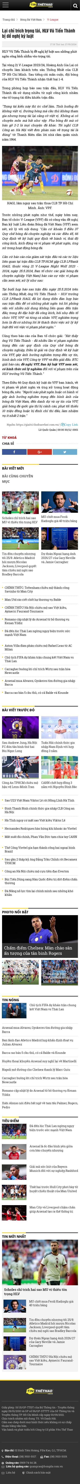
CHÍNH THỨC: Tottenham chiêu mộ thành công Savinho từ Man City (37, 589)
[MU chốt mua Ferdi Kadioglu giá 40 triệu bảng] (59, 502)
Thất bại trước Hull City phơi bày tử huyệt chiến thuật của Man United (54, 1189)
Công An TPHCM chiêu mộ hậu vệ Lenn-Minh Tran (20, 785)
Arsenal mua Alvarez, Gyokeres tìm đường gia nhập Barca (40, 682)
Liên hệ (10, 1472)
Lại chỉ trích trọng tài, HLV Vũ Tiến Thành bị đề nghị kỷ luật (38, 33)
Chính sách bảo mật (38, 1472)
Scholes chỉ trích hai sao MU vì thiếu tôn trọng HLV (20, 520)
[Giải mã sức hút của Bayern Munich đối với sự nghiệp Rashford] (14, 1172)
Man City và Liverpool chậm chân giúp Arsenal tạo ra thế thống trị (52, 1209)
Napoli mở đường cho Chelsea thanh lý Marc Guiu (36, 1070)
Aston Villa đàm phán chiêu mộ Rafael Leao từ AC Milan (38, 647)
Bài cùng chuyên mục (17, 479)
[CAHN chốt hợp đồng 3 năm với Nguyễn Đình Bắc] (59, 767)
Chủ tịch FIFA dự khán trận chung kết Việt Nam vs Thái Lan (39, 659)
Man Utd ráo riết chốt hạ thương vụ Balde (33, 600)
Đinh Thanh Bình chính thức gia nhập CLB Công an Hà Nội (39, 810)
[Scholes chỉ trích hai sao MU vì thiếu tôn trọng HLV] (20, 502)
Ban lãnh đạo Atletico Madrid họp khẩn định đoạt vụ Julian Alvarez (37, 1042)
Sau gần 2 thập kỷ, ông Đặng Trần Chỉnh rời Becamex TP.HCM (41, 861)
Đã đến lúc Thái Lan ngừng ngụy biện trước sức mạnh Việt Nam (37, 633)
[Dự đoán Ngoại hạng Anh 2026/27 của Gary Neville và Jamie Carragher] (59, 538)
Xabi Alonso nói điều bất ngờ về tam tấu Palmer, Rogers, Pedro (40, 1105)
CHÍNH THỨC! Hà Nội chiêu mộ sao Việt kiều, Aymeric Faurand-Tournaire (36, 609)
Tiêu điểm (10, 1121)
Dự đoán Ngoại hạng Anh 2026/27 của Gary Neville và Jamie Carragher (58, 558)
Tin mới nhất (14, 1236)
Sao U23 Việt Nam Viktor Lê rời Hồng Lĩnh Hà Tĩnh (39, 800)
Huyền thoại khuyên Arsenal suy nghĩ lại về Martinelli (39, 1061)
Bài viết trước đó (18, 710)
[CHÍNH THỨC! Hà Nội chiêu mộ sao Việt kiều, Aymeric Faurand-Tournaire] (14, 1362)
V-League (52, 19)
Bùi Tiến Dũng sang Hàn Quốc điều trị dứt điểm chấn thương (41, 881)
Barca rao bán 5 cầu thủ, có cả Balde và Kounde (37, 693)
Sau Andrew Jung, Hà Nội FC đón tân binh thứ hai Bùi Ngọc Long (19, 747)
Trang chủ (9, 19)
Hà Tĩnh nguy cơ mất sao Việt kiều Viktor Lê (35, 820)
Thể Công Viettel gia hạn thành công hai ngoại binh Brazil (40, 849)
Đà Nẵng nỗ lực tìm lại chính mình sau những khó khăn (39, 893)
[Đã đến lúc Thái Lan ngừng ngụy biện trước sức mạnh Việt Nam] (14, 1132)
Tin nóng (10, 1000)
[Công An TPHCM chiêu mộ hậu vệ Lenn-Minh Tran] (20, 767)
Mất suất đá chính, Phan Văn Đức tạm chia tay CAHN (41, 837)
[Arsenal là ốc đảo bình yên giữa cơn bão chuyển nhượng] (14, 1152)
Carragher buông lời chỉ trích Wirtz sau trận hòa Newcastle (37, 671)
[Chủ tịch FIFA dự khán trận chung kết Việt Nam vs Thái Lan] (14, 1011)
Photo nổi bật (15, 912)
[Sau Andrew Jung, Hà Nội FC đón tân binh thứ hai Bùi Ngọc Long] (20, 727)
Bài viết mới (13, 468)
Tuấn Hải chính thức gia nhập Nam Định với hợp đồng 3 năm (58, 747)
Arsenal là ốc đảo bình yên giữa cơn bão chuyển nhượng (51, 1148)
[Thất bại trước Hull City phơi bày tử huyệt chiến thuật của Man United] (14, 1193)
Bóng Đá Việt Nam (31, 19)
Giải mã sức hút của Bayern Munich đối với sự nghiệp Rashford (54, 1169)
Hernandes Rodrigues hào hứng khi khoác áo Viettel (41, 828)
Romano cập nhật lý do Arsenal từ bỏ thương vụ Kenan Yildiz (37, 621)
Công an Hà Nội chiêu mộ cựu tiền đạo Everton (37, 871)
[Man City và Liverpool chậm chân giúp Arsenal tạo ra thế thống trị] (14, 1213)
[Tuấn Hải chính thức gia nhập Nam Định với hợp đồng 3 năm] (59, 727)
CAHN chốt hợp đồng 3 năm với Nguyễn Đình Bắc (59, 785)
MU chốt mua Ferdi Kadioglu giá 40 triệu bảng (59, 519)
